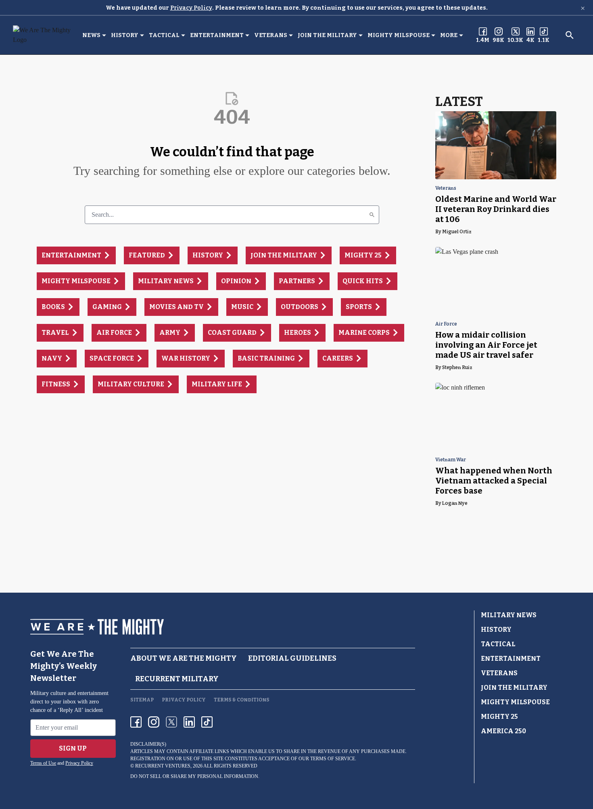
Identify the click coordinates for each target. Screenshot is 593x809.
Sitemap (142, 700)
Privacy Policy (191, 7)
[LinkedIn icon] (189, 722)
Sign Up (73, 748)
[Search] (372, 214)
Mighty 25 (499, 716)
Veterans (270, 35)
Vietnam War (450, 460)
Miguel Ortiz (457, 231)
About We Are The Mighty (183, 658)
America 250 (503, 731)
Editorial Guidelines (292, 658)
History (124, 35)
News (91, 35)
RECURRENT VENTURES (162, 766)
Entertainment (217, 35)
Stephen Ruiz (457, 367)
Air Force (446, 324)
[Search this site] (570, 35)
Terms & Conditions (241, 700)
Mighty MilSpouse (398, 35)
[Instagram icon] (153, 722)
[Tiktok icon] (207, 722)
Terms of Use (43, 763)
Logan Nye (455, 503)
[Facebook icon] (136, 722)
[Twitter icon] (171, 722)
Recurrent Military (177, 678)
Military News (509, 615)
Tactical (164, 35)
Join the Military (327, 35)
